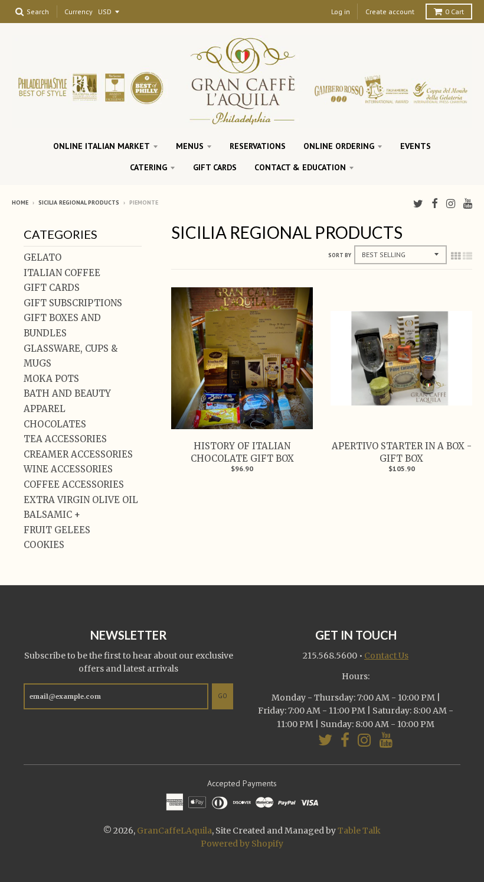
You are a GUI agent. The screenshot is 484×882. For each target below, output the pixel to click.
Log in (340, 11)
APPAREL (45, 408)
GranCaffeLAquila (174, 830)
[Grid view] (455, 256)
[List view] (467, 256)
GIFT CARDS (215, 167)
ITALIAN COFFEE (62, 272)
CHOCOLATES (55, 424)
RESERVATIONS (258, 146)
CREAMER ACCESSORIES (78, 454)
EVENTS (415, 146)
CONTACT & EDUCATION (300, 167)
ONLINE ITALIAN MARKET (101, 146)
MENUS (190, 146)
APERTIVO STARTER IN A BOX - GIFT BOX (402, 452)
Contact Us (386, 655)
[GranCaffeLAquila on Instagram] (450, 203)
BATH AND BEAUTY (67, 393)
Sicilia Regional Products (78, 202)
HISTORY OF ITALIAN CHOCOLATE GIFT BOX (242, 452)
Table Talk (359, 830)
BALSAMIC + (52, 514)
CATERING (148, 167)
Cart (454, 11)
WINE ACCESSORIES (68, 469)
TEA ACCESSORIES (65, 439)
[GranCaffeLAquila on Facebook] (434, 203)
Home (20, 202)
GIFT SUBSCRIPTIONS (73, 303)
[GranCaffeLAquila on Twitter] (418, 203)
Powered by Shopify (242, 843)
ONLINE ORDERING (338, 146)
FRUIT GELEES (57, 530)
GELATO (42, 257)
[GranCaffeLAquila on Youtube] (467, 203)
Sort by (339, 255)
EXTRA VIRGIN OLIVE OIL (81, 499)
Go (222, 696)
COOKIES (44, 544)
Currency (78, 12)
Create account (389, 11)
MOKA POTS (51, 378)
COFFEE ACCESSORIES (74, 484)
